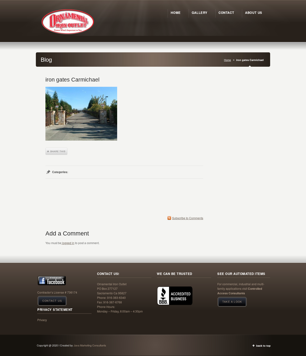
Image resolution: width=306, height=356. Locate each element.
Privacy (42, 320)
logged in (67, 243)
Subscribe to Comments (187, 218)
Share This (56, 151)
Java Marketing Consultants (90, 345)
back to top (263, 345)
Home (227, 60)
